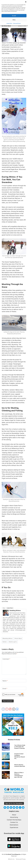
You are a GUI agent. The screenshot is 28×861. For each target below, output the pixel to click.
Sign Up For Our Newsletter (14, 803)
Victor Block (7, 26)
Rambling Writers (15, 610)
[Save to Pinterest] (6, 709)
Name (5, 681)
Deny (14, 19)
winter (5, 642)
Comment (6, 659)
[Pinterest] (11, 807)
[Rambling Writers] (6, 613)
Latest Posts (10, 608)
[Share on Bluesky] (17, 709)
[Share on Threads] (13, 709)
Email (5, 688)
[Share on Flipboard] (10, 709)
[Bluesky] (17, 807)
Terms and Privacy (17, 23)
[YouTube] (14, 807)
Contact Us (14, 822)
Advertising (14, 817)
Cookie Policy (9, 23)
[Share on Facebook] (3, 709)
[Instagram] (8, 807)
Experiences (14, 827)
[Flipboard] (23, 807)
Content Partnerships (14, 820)
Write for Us (11, 859)
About (4, 608)
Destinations (14, 825)
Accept (14, 15)
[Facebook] (5, 807)
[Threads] (20, 807)
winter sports (13, 642)
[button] (26, 2)
